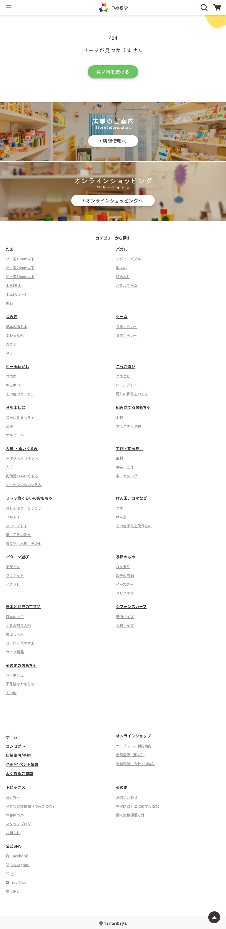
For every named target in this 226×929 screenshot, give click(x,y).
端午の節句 (125, 575)
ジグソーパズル (128, 258)
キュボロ (13, 384)
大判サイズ (125, 625)
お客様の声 (15, 814)
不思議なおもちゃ (20, 683)
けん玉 (121, 516)
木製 (119, 417)
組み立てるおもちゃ (133, 407)
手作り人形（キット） (24, 458)
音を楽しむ (15, 407)
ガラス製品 (15, 651)
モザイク (13, 566)
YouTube (18, 882)
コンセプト (15, 746)
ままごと (123, 376)
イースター (125, 584)
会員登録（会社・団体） (135, 763)
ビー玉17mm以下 (20, 258)
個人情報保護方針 (130, 814)
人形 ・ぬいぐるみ (22, 448)
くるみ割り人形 (18, 625)
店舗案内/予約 (18, 755)
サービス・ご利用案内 (134, 745)
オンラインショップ (133, 736)
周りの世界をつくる (132, 393)
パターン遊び (17, 557)
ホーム (11, 737)
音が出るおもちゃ (20, 417)
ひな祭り (123, 566)
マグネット (15, 575)
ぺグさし (13, 584)
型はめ (121, 267)
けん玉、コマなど (131, 498)
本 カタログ (126, 475)
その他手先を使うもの (134, 525)
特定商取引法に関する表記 (137, 806)
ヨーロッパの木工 (20, 642)
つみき (11, 316)
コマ (119, 507)
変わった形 (15, 335)
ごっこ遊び (125, 366)
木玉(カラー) (16, 294)
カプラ (11, 344)
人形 (9, 466)
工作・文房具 (129, 448)
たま (10, 249)
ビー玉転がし (17, 366)
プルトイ (13, 516)
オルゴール (15, 434)
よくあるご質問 (19, 773)
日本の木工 (15, 616)
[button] (8, 7)
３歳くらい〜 (126, 326)
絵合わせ (123, 276)
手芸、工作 (125, 466)
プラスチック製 (128, 426)
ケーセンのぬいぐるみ (24, 484)
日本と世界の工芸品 (23, 606)
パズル (121, 249)
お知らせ (13, 832)
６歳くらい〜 (126, 335)
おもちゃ (13, 797)
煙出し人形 (15, 634)
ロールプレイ (126, 384)
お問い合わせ (126, 797)
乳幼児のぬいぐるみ (22, 475)
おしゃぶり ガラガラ (24, 507)
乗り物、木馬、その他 (24, 543)
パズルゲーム (126, 285)
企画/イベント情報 (22, 764)
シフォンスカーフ (131, 606)
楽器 (9, 426)
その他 (11, 692)
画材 (119, 458)
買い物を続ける (113, 71)
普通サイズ (125, 616)
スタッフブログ (18, 823)
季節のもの (125, 557)
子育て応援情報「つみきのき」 (31, 806)
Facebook (19, 855)
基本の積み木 (16, 326)
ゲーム (121, 316)
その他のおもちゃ (21, 665)
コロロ (11, 376)
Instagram (20, 864)
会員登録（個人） (130, 754)
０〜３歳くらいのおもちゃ (29, 498)
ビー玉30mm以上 (20, 276)
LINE (15, 890)
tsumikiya (115, 923)
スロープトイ (16, 525)
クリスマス (125, 592)
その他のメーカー (20, 393)
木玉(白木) (14, 285)
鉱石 (9, 302)
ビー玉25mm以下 (20, 267)
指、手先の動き (18, 534)
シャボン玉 (15, 674)
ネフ (9, 352)
